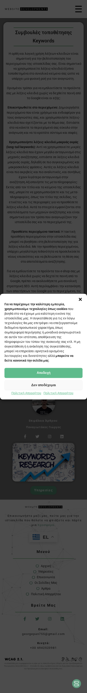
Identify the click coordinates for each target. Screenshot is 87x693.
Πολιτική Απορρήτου (26, 393)
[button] (80, 299)
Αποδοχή (43, 373)
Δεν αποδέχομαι (43, 385)
